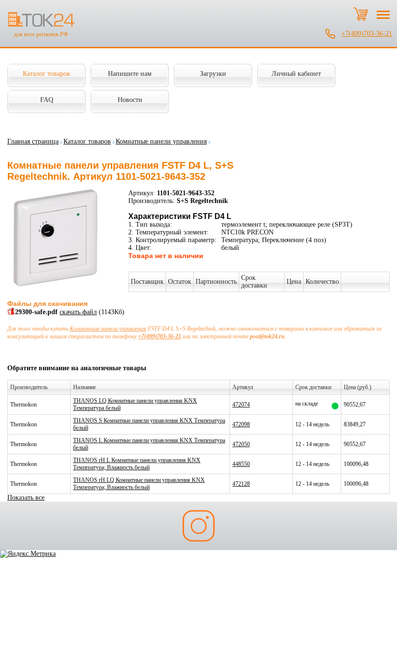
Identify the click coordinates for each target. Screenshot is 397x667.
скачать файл (78, 312)
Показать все (26, 497)
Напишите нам (130, 73)
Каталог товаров (46, 73)
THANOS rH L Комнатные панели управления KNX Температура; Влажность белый (136, 464)
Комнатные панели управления (161, 141)
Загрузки (213, 73)
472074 (241, 404)
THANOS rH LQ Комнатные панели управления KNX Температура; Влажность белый (139, 484)
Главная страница (33, 141)
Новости (130, 99)
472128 (241, 483)
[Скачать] (11, 313)
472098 (241, 424)
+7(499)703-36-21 (366, 33)
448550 (241, 464)
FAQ (46, 99)
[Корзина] (360, 14)
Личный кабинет (296, 73)
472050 (241, 444)
